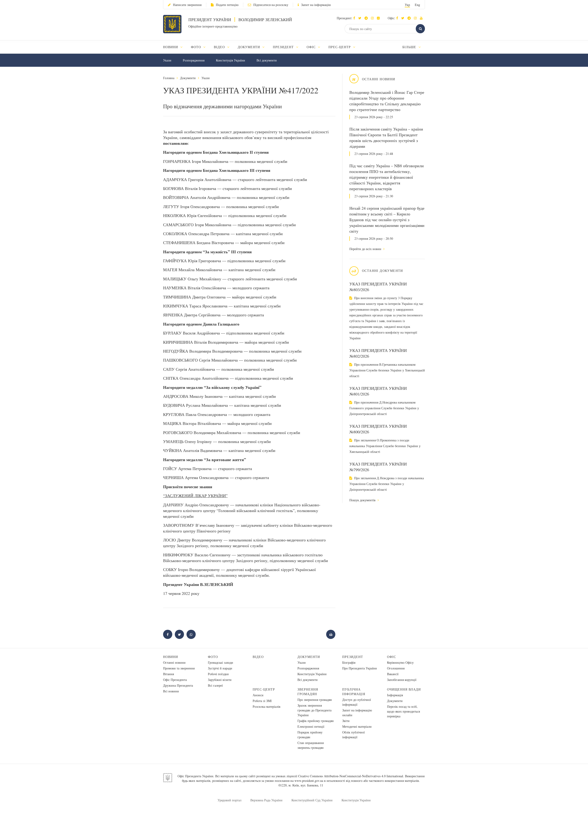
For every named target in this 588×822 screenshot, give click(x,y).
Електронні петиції (310, 726)
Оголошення (395, 668)
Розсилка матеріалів (266, 706)
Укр (407, 5)
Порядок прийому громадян (309, 734)
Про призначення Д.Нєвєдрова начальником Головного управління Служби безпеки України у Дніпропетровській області (384, 408)
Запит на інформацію (316, 5)
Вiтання (168, 674)
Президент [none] (284, 47)
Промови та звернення (179, 668)
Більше (409, 47)
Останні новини (174, 662)
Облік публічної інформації (353, 734)
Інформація (395, 695)
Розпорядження (193, 60)
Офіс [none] (312, 47)
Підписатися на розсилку (270, 5)
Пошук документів (362, 500)
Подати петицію (227, 5)
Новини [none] (171, 47)
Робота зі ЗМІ (262, 701)
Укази (167, 60)
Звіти (346, 721)
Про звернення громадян (314, 699)
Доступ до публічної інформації (356, 702)
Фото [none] (196, 47)
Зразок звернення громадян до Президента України (314, 710)
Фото (213, 657)
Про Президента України (359, 668)
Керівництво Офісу (400, 662)
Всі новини (171, 691)
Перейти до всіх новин (365, 249)
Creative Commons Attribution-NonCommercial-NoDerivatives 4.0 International (350, 776)
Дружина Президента (178, 685)
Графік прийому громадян (315, 721)
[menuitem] (175, 46)
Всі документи (267, 60)
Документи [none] (249, 47)
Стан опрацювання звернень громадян (310, 745)
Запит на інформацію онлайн (357, 712)
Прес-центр (264, 689)
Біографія (348, 662)
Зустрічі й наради (220, 668)
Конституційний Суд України (312, 800)
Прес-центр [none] (340, 47)
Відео (258, 657)
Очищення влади (404, 689)
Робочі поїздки (218, 674)
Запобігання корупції (401, 679)
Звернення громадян (307, 691)
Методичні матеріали (357, 726)
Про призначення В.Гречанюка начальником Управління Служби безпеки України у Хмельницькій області (387, 370)
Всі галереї (215, 685)
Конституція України (230, 60)
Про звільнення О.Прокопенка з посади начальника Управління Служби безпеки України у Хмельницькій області (385, 446)
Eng (417, 5)
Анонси (258, 695)
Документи (188, 78)
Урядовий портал (229, 800)
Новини (170, 657)
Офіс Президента (175, 679)
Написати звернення (187, 5)
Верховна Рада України (266, 800)
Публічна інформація (353, 691)
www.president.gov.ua (308, 780)
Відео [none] (220, 47)
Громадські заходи (220, 662)
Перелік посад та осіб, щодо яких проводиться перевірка (403, 711)
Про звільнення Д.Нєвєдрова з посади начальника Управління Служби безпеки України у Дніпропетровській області (386, 484)
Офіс (391, 657)
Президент (352, 657)
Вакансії (393, 674)
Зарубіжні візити (220, 679)
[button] (361, 18)
